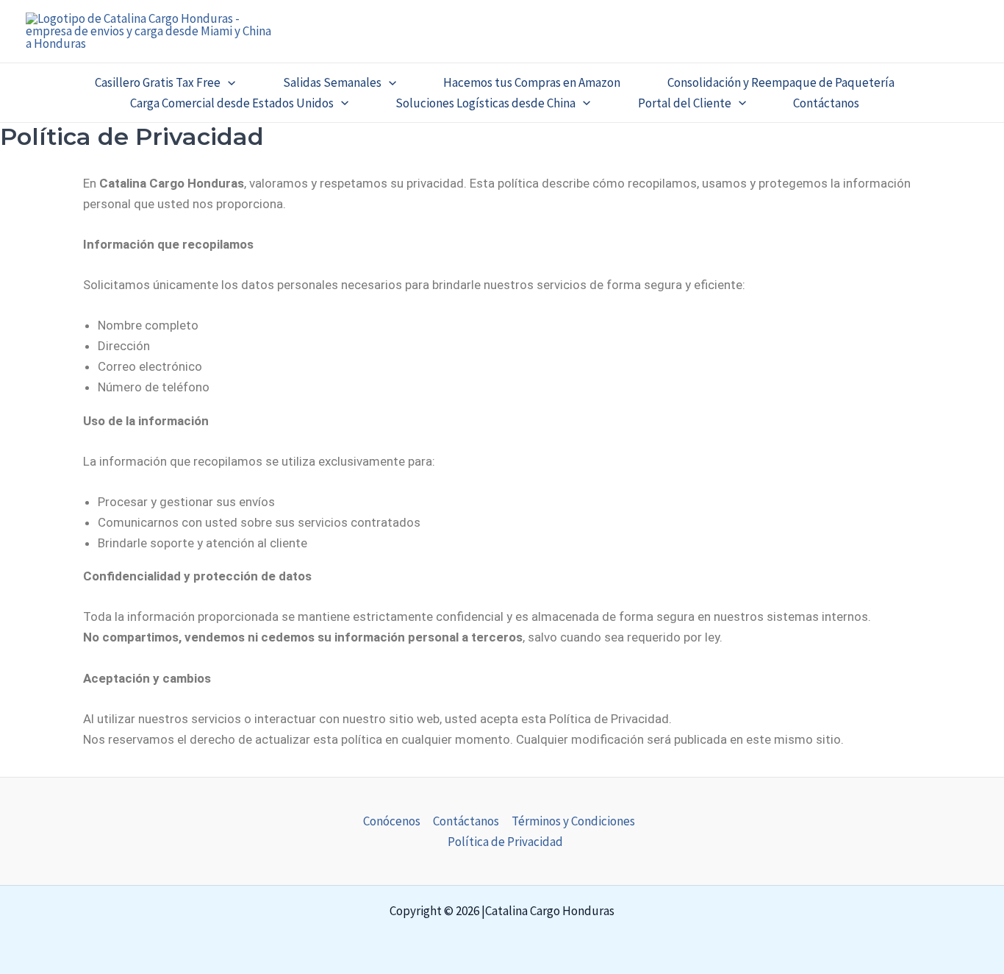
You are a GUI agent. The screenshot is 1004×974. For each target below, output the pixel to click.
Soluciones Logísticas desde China (485, 103)
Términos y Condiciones (573, 821)
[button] (227, 83)
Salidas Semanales (332, 82)
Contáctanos (826, 103)
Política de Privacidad (505, 841)
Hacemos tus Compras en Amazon (531, 82)
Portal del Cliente (684, 103)
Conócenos (391, 821)
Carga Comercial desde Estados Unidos (232, 103)
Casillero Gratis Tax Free (157, 82)
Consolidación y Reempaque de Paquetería (780, 82)
